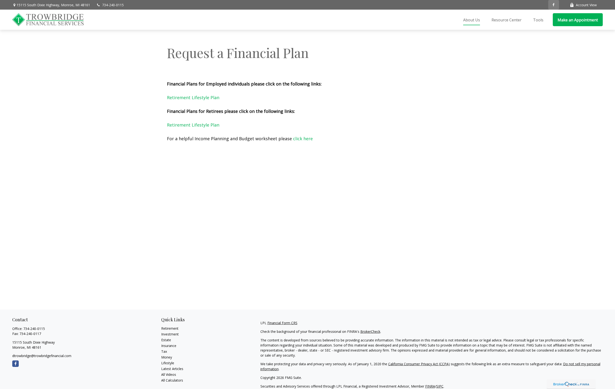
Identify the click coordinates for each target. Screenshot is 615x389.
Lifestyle (167, 363)
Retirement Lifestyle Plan (193, 97)
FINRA (430, 386)
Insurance (168, 345)
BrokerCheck (370, 331)
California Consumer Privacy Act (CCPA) (419, 364)
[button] (471, 20)
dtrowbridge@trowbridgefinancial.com (41, 355)
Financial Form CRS (282, 323)
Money (166, 357)
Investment (170, 334)
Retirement (169, 328)
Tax (164, 351)
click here (303, 138)
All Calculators (172, 380)
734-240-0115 (113, 5)
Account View (586, 5)
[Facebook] (553, 5)
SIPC (439, 386)
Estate (166, 340)
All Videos (168, 374)
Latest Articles (172, 368)
